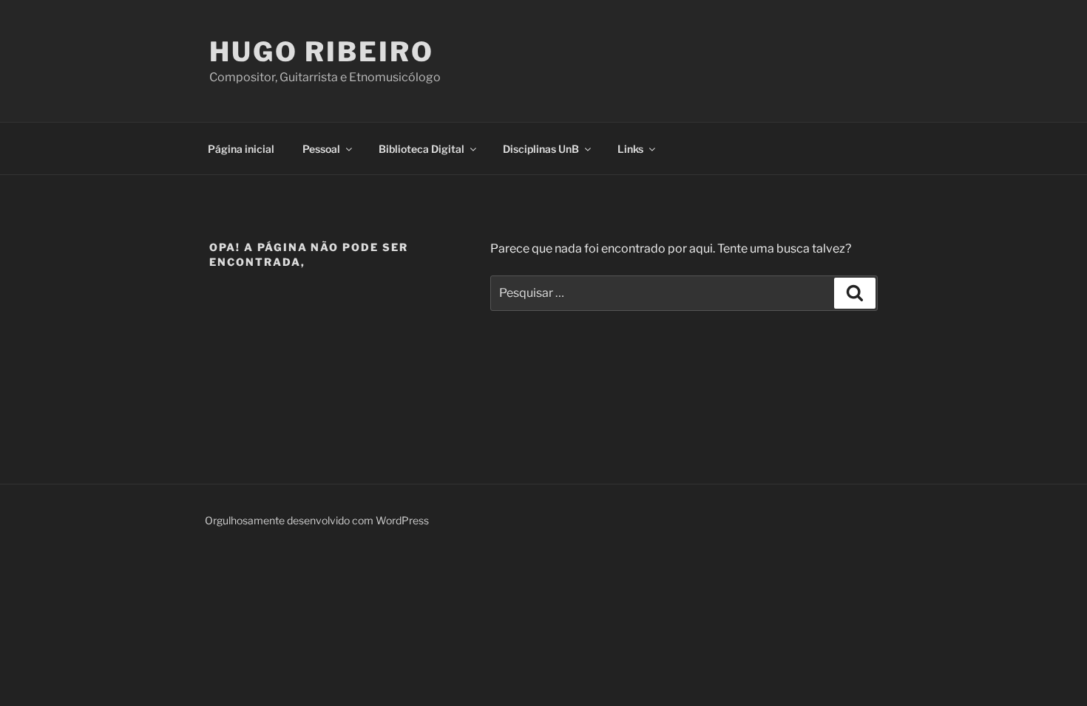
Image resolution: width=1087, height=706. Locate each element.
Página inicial (241, 149)
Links (630, 149)
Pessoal (321, 149)
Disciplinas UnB (541, 149)
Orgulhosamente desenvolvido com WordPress (317, 520)
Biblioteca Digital (421, 149)
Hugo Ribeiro (321, 51)
